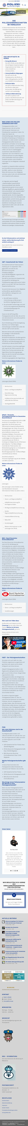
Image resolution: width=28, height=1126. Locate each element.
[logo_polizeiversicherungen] (11, 5)
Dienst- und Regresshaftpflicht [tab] (13, 389)
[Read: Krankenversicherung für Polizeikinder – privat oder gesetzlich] (3, 952)
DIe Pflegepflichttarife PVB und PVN (14, 957)
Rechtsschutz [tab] (8, 386)
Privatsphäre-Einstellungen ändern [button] (9, 1110)
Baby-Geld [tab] (8, 520)
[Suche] (21, 5)
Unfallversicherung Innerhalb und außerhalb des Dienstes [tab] (14, 399)
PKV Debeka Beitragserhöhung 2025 (14, 961)
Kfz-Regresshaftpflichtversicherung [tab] (14, 508)
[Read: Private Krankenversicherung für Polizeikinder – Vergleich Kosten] (3, 946)
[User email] (17, 871)
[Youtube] (11, 871)
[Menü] (25, 5)
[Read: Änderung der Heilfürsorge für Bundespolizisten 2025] (3, 940)
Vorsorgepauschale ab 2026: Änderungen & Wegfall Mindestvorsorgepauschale (12, 933)
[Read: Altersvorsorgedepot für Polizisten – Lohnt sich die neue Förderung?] (3, 922)
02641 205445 (7, 997)
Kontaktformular (8, 1001)
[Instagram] (13, 871)
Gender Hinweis (5, 1107)
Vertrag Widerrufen (6, 1112)
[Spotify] (15, 871)
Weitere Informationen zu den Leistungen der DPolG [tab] (13, 527)
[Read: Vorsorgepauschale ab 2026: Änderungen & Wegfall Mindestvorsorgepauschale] (3, 932)
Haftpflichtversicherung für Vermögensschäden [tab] (12, 503)
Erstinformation (5, 1100)
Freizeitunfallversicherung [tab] (12, 516)
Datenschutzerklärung (7, 1103)
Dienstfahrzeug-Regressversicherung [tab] (11, 394)
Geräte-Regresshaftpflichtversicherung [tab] (13, 512)
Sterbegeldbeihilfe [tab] (10, 404)
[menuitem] (21, 5)
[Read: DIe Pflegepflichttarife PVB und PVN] (3, 958)
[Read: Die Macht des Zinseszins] (3, 928)
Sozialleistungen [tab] (9, 611)
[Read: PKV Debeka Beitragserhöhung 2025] (3, 962)
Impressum (4, 1105)
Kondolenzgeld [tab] (9, 523)
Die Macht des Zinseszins (11, 927)
